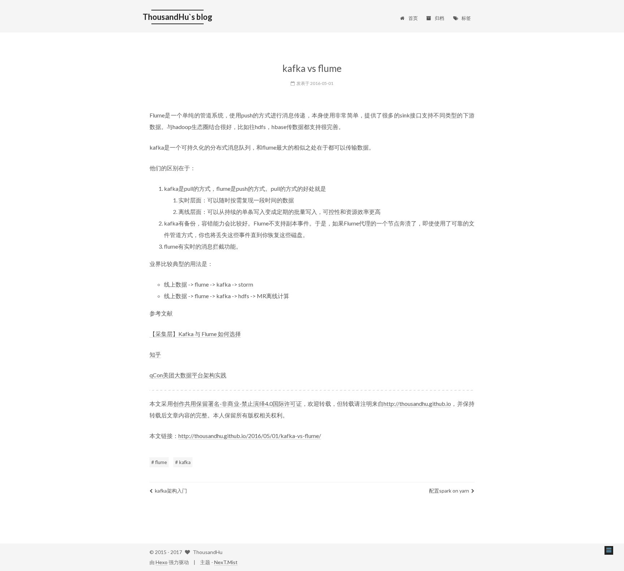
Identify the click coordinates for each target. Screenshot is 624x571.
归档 (439, 18)
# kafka (183, 462)
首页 (413, 18)
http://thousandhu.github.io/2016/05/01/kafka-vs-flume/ (249, 435)
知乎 (155, 354)
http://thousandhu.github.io (417, 403)
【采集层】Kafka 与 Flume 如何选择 (195, 333)
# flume (159, 462)
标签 (466, 18)
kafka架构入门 (171, 491)
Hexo (162, 562)
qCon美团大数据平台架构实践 (188, 375)
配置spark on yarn (449, 491)
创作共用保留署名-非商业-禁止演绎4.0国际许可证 (237, 403)
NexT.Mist (226, 562)
